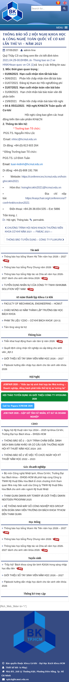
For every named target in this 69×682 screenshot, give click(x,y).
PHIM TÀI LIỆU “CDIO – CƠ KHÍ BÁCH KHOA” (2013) (32, 320)
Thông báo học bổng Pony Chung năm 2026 (28, 267)
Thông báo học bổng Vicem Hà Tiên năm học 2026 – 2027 (35, 256)
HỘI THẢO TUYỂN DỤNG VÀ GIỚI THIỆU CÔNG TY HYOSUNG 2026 (34, 396)
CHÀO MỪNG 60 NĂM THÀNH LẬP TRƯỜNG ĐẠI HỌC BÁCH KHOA (32, 312)
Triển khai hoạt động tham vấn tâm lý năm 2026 (29, 341)
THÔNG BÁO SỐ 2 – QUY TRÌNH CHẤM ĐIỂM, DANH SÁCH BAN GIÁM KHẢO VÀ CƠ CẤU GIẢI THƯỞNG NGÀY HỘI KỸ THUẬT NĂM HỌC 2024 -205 (33, 444)
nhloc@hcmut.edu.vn (24, 139)
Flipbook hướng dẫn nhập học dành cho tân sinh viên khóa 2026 (34, 367)
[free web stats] (34, 599)
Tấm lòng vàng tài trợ (15, 327)
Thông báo (22, 219)
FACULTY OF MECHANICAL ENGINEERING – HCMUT (33, 303)
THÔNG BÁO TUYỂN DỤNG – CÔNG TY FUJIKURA (34, 239)
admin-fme (30, 50)
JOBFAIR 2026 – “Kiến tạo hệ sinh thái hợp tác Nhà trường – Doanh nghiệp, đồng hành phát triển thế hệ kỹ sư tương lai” (34, 386)
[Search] (64, 8)
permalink (38, 219)
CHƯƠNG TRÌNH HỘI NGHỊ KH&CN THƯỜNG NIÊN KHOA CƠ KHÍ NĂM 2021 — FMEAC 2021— (34, 229)
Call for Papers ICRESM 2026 (18, 405)
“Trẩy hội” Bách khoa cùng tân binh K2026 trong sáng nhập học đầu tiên (34, 566)
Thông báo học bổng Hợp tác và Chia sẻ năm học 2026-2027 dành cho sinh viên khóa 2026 (33, 276)
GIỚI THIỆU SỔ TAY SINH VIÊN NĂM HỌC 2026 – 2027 (34, 358)
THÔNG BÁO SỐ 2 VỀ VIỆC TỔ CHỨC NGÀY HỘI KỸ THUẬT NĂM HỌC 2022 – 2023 (31, 457)
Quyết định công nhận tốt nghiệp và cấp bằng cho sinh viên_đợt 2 (32, 350)
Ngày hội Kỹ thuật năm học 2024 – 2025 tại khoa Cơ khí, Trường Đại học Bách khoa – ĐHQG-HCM (33, 432)
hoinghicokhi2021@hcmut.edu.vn (41, 187)
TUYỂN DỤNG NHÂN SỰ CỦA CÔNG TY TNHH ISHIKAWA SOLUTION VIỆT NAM (34, 287)
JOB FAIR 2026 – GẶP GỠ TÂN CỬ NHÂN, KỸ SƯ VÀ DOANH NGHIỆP (34, 414)
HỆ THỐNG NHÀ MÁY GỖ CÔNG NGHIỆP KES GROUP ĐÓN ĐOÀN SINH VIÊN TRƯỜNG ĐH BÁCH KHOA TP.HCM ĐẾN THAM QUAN (33, 510)
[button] (59, 27)
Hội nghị (11, 219)
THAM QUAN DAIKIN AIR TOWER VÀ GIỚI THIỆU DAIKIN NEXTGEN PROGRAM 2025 (33, 497)
